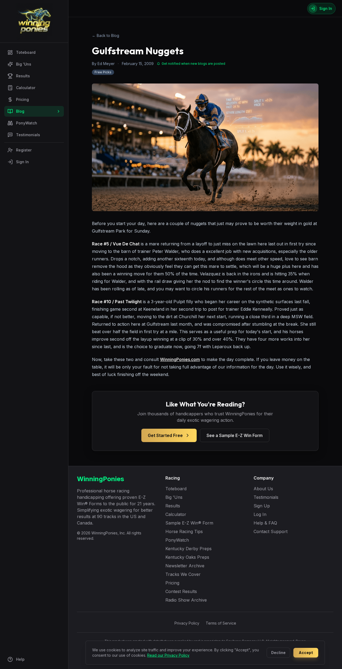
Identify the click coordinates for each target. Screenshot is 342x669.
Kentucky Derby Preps (188, 548)
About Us (263, 488)
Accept (306, 652)
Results (23, 76)
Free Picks (103, 72)
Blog (20, 111)
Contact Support (270, 531)
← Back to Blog (105, 35)
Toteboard (26, 52)
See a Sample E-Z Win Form (235, 435)
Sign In (22, 161)
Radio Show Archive (186, 600)
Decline (278, 652)
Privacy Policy (186, 623)
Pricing (22, 99)
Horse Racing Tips (184, 531)
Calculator (25, 87)
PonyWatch (26, 123)
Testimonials (28, 134)
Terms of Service (221, 623)
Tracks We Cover (183, 574)
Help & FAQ (265, 523)
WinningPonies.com (180, 359)
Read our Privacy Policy (168, 655)
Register (24, 150)
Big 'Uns (23, 64)
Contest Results (181, 591)
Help (20, 659)
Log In (260, 514)
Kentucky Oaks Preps (187, 557)
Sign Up (262, 505)
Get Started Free (165, 435)
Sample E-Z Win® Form (189, 523)
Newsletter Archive (184, 565)
